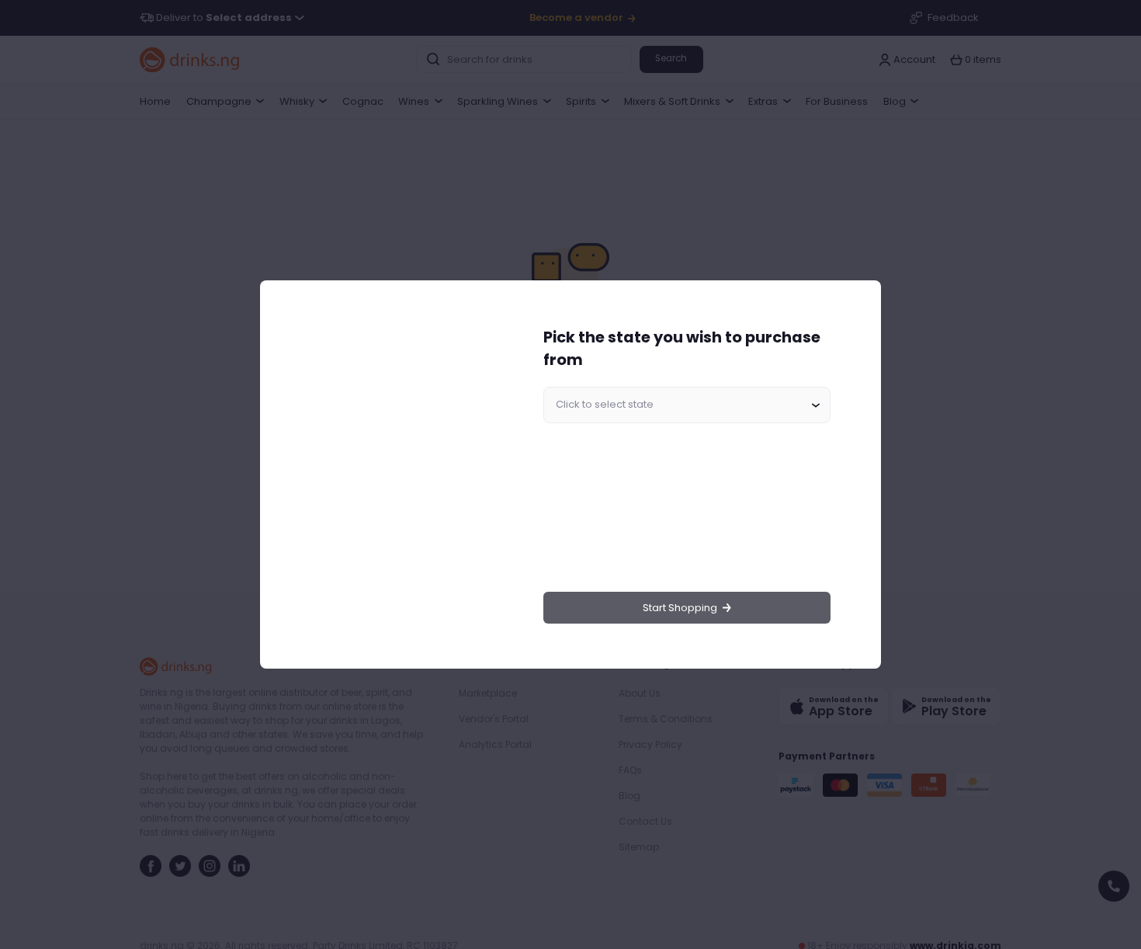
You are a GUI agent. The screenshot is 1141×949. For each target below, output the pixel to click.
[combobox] (687, 405)
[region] (396, 475)
